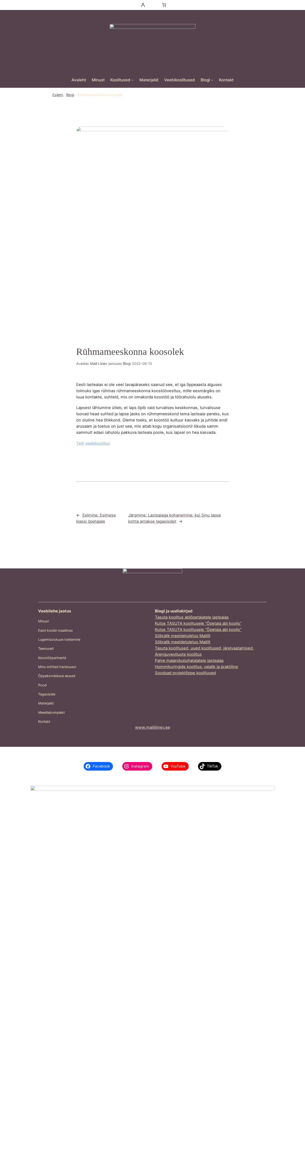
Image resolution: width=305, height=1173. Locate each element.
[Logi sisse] (143, 5)
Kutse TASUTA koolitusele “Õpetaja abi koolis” (198, 623)
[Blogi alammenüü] (212, 80)
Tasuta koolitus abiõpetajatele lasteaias (192, 617)
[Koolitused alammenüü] (132, 80)
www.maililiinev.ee (152, 727)
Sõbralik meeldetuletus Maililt (182, 635)
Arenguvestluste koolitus (178, 654)
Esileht (57, 95)
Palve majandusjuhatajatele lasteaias (189, 660)
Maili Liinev (98, 364)
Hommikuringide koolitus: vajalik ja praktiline (196, 666)
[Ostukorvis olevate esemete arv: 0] (164, 5)
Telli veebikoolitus (93, 443)
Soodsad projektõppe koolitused (185, 672)
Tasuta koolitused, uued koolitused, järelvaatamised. (204, 648)
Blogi (70, 95)
